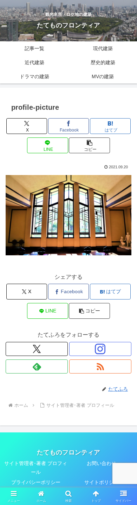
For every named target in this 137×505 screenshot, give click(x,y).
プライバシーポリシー (35, 482)
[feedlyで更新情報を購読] (37, 366)
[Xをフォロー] (37, 349)
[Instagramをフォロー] (100, 349)
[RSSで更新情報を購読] (100, 366)
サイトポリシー (101, 482)
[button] (89, 145)
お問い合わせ (101, 463)
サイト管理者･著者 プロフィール (35, 467)
